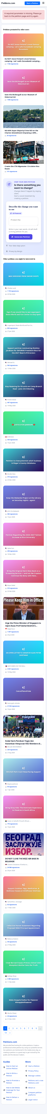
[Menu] (43, 3)
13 (6, 1032)
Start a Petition (32, 3)
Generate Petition (22, 237)
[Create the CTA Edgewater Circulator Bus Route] (23, 157)
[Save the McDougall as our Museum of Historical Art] (23, 85)
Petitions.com (8, 3)
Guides (6, 1061)
